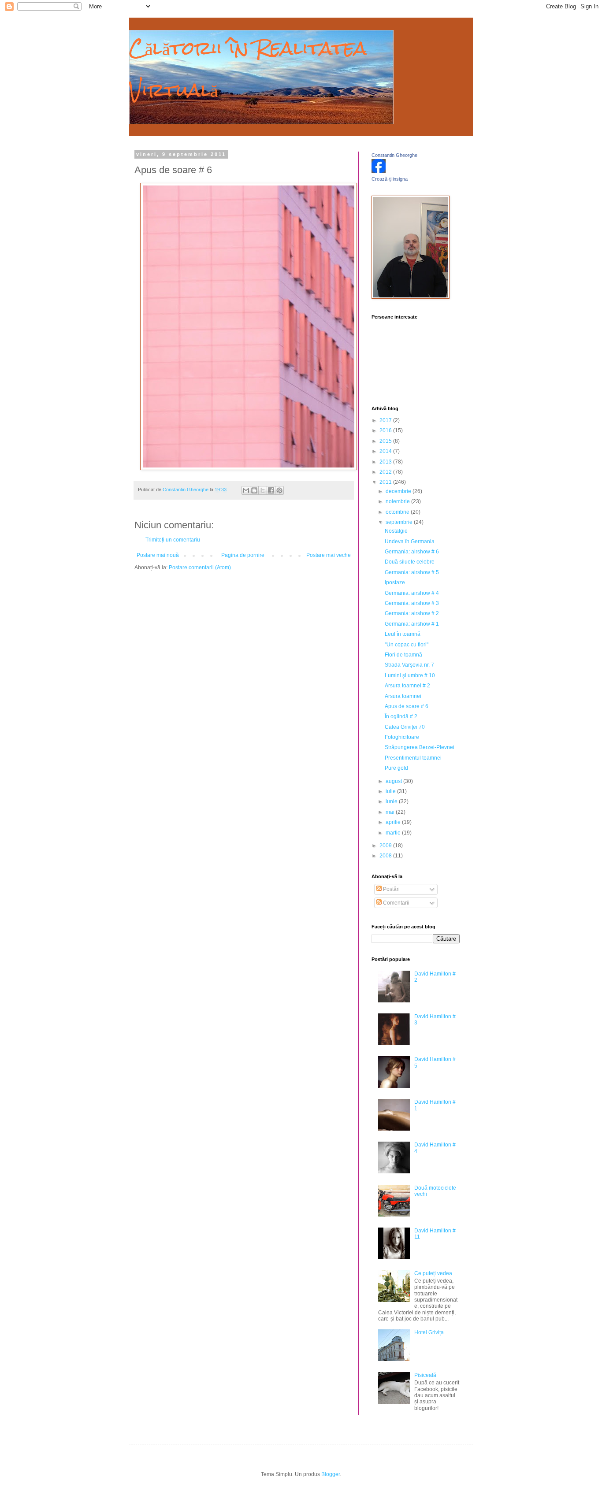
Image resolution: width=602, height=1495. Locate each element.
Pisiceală (425, 1375)
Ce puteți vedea (433, 1273)
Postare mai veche (328, 555)
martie (394, 833)
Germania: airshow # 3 (412, 603)
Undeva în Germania (410, 541)
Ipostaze (395, 582)
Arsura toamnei (403, 696)
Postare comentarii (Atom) (200, 567)
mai (391, 812)
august (394, 781)
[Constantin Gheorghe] (379, 171)
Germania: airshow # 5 (412, 572)
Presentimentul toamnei (413, 758)
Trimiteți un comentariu (172, 540)
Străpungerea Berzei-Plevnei (419, 747)
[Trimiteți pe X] (262, 490)
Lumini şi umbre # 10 (410, 675)
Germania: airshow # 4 (412, 593)
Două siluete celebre (410, 562)
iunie (392, 801)
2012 (386, 472)
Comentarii (395, 903)
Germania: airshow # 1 (412, 624)
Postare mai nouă (158, 555)
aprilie (394, 822)
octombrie (398, 512)
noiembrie (398, 501)
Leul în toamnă (402, 634)
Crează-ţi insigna (390, 179)
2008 (386, 856)
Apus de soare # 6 (406, 706)
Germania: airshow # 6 (412, 552)
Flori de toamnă (403, 655)
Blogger (330, 1474)
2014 (386, 451)
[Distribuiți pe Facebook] (271, 490)
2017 (386, 420)
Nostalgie (396, 531)
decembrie (399, 491)
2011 (386, 482)
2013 (386, 462)
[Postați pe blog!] (254, 490)
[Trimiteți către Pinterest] (279, 490)
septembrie (400, 522)
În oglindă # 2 (401, 716)
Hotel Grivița (429, 1332)
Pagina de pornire (242, 555)
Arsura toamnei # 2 (407, 686)
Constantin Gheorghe (394, 155)
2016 (386, 430)
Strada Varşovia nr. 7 (409, 665)
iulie (391, 791)
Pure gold (396, 768)
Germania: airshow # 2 (412, 613)
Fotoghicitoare (402, 737)
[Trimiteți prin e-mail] (246, 490)
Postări (391, 889)
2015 (386, 441)
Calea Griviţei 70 (405, 727)
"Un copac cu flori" (406, 645)
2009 (386, 845)
